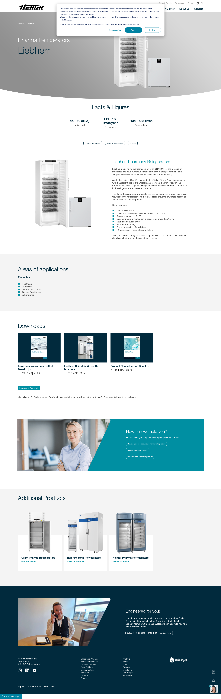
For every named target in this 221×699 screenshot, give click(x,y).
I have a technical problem (137, 450)
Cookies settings (115, 30)
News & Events (165, 3)
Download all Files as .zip (29, 388)
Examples (24, 277)
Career (190, 3)
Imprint (21, 686)
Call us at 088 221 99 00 (136, 633)
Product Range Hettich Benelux (129, 366)
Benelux (21, 24)
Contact (198, 8)
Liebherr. (153, 238)
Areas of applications (115, 143)
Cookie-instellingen (11, 696)
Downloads (179, 3)
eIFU (53, 686)
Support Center (165, 8)
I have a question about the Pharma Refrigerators (146, 444)
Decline (152, 30)
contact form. (165, 633)
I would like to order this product (140, 457)
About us (184, 8)
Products (30, 24)
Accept (133, 30)
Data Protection (34, 686)
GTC (46, 686)
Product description (92, 143)
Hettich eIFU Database (102, 397)
